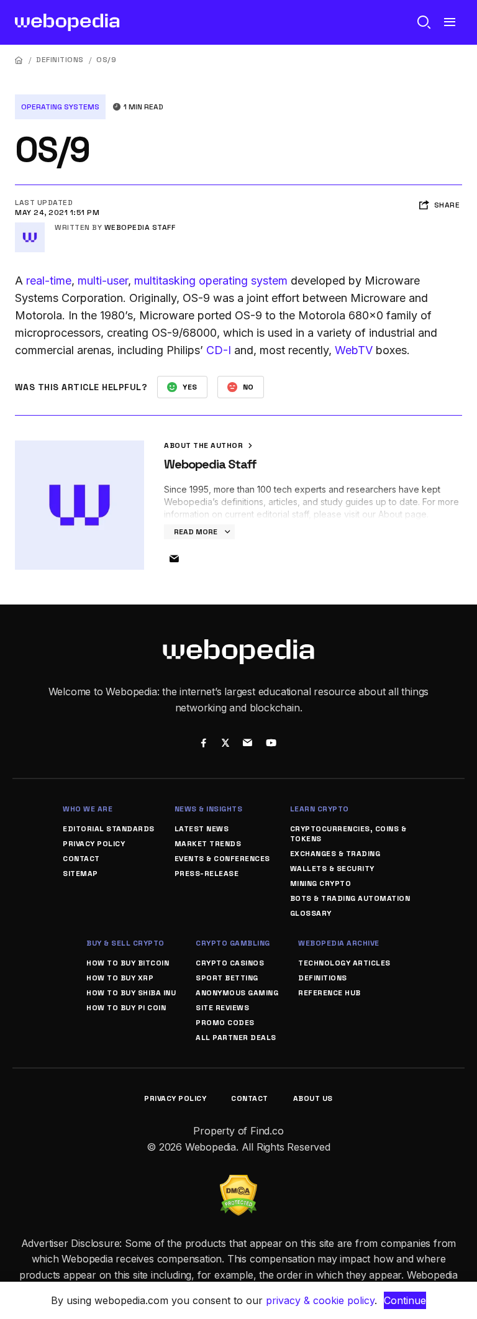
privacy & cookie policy (320, 1300)
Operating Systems (60, 107)
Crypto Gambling (233, 943)
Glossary (311, 913)
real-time (48, 280)
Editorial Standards (109, 829)
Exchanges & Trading (335, 854)
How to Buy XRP (119, 978)
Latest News (202, 829)
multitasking (165, 280)
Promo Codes (225, 1023)
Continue (405, 1300)
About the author (204, 445)
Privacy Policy (94, 844)
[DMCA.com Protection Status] (238, 1182)
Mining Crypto (321, 883)
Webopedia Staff (140, 227)
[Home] (19, 60)
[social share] (203, 744)
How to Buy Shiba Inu (131, 993)
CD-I (218, 350)
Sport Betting (227, 978)
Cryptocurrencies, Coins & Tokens (348, 834)
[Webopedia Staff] (30, 227)
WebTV (354, 350)
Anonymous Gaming (237, 993)
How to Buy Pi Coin (126, 1008)
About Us (313, 1098)
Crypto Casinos (230, 963)
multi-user (103, 280)
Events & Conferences (222, 859)
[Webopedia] (67, 22)
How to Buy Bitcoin (127, 963)
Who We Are (87, 809)
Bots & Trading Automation (350, 898)
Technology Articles (344, 963)
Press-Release (207, 874)
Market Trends (208, 844)
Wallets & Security (332, 869)
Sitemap (80, 874)
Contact (81, 859)
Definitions (60, 59)
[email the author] (174, 559)
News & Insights (209, 809)
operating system (243, 280)
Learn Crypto (319, 809)
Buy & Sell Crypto (125, 943)
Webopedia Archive (338, 943)
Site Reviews (222, 1008)
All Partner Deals (236, 1038)
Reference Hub (329, 993)
